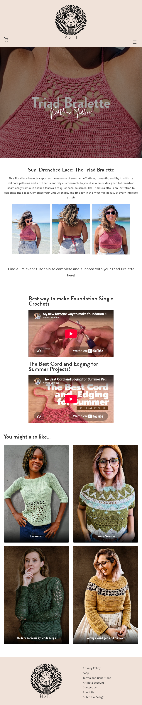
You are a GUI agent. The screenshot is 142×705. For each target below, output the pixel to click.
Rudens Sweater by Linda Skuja (36, 638)
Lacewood (36, 536)
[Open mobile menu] (134, 42)
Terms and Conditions (97, 678)
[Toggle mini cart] (6, 39)
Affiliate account (93, 682)
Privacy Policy (92, 668)
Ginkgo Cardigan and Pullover (105, 638)
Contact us (90, 687)
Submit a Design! (94, 697)
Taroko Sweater (105, 536)
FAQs (86, 673)
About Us (88, 692)
